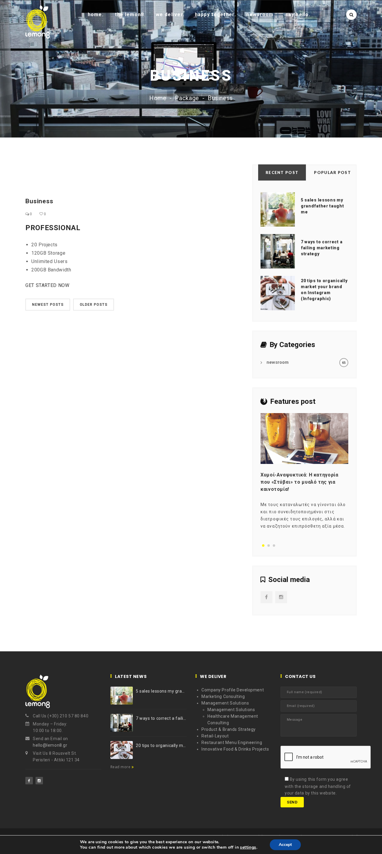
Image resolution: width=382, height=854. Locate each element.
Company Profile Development (232, 690)
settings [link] (248, 847)
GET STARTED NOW (47, 285)
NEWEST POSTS (48, 305)
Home (158, 98)
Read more (121, 766)
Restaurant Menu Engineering (231, 742)
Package (187, 98)
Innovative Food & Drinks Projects (235, 749)
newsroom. (260, 14)
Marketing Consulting (223, 696)
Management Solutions (225, 703)
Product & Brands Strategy (228, 729)
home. (96, 14)
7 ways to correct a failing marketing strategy (321, 247)
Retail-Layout (215, 736)
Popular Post (332, 172)
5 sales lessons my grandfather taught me (322, 206)
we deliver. (170, 14)
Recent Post (282, 172)
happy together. (215, 14)
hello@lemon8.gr (50, 745)
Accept (285, 844)
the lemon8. (130, 14)
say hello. (297, 14)
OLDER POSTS (94, 305)
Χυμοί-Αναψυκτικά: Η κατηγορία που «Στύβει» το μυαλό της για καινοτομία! (299, 482)
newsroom (278, 362)
